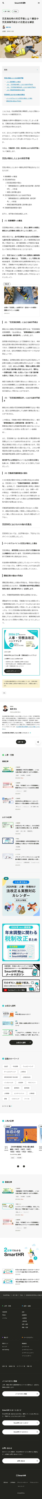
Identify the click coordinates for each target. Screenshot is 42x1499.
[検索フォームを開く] (3, 3)
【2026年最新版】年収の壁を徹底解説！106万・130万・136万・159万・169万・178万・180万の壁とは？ (22, 1149)
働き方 (6, 1337)
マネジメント (32, 1082)
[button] (18, 1166)
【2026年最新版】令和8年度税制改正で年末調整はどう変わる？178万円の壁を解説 (27, 842)
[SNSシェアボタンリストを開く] (38, 742)
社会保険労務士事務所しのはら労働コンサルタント (15, 733)
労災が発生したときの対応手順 (13, 78)
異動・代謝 (25, 1327)
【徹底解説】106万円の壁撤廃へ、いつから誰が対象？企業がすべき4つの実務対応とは (27, 771)
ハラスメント (19, 791)
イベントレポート (26, 1355)
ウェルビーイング (35, 862)
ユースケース (25, 1346)
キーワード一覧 (6, 1106)
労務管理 (18, 767)
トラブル (18, 854)
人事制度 (31, 1093)
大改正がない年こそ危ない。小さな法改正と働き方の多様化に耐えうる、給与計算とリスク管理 (27, 827)
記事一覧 (20, 742)
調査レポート (19, 1212)
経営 (23, 1312)
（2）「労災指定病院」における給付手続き (19, 84)
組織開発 (24, 1315)
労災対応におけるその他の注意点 (14, 95)
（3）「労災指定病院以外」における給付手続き (21, 87)
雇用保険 (26, 1088)
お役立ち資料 (21, 1042)
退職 (5, 1099)
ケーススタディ (28, 1337)
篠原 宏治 (8, 27)
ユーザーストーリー (27, 1349)
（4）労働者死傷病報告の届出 (15, 90)
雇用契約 (16, 1088)
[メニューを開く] (39, 3)
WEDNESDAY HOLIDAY (11, 1077)
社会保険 (28, 775)
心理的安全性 (26, 862)
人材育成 (23, 1072)
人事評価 (24, 1321)
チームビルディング (10, 1072)
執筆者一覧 (12, 1366)
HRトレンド (18, 806)
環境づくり (18, 1204)
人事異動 (6, 1093)
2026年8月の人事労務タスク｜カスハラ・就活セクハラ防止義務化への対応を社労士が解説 (27, 802)
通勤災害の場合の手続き (13, 101)
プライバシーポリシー (22, 1482)
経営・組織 (27, 1306)
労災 (4, 693)
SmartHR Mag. (6, 1295)
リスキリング (15, 1099)
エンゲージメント (19, 1093)
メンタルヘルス (8, 1082)
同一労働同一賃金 (35, 806)
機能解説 (24, 1343)
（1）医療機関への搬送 (13, 82)
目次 (5, 69)
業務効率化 (29, 831)
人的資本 (20, 1082)
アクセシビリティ (34, 1482)
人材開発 (24, 1318)
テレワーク (26, 1212)
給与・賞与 (23, 831)
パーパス (26, 1099)
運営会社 (6, 1482)
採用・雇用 (25, 1324)
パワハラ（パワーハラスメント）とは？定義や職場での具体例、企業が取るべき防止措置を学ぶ (27, 858)
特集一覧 (29, 1366)
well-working (5, 1349)
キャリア (4, 1346)
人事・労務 (15, 1295)
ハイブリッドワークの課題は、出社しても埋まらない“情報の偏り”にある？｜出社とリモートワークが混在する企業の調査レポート (27, 1208)
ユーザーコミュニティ (28, 1352)
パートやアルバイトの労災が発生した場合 (19, 98)
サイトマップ (21, 1486)
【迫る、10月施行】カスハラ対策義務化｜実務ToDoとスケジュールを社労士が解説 (27, 786)
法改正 (17, 775)
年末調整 (23, 775)
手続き (15, 11)
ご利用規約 (12, 1482)
